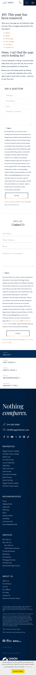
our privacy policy (21, 181)
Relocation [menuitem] (6, 554)
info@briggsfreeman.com (18, 429)
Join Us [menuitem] (5, 587)
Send (16, 196)
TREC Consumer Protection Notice (11, 629)
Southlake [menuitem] (5, 518)
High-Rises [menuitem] (6, 466)
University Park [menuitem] (7, 521)
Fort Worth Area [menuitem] (8, 460)
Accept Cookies (18, 671)
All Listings (9, 39)
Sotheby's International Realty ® (9, 614)
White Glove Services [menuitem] (11, 548)
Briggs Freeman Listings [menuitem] (10, 451)
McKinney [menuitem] (5, 510)
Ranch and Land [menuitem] (8, 468)
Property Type (10, 386)
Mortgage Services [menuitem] (8, 560)
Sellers (8, 33)
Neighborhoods (11, 378)
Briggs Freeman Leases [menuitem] (10, 483)
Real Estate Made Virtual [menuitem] (11, 566)
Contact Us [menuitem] (6, 595)
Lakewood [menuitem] (6, 507)
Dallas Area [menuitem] (6, 457)
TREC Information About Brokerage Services (13, 632)
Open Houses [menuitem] (7, 477)
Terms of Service (12, 204)
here (3, 73)
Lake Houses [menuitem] (6, 471)
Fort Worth (9, 362)
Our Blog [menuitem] (5, 592)
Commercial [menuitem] (6, 557)
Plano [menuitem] (4, 513)
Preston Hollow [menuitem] (7, 516)
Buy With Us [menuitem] (8, 545)
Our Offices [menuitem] (6, 590)
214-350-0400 (20, 3)
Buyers (8, 36)
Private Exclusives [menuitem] (8, 551)
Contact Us (9, 47)
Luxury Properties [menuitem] (8, 463)
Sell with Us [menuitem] (6, 539)
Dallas (6, 355)
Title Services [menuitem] (7, 563)
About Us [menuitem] (5, 581)
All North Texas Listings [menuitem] (10, 454)
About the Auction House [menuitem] (11, 598)
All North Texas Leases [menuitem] (10, 486)
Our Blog (9, 44)
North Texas (9, 370)
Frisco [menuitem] (4, 501)
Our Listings (10, 42)
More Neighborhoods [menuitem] (9, 524)
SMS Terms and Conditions (11, 653)
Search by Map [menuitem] (7, 480)
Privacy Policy (28, 339)
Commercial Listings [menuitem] (9, 474)
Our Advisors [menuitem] (7, 584)
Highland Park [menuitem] (7, 504)
